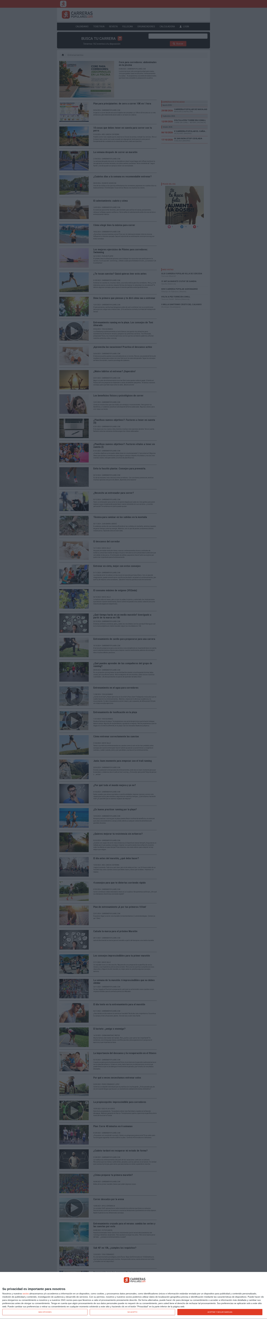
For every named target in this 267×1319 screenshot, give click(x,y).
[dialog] (133, 1295)
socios (26, 1293)
